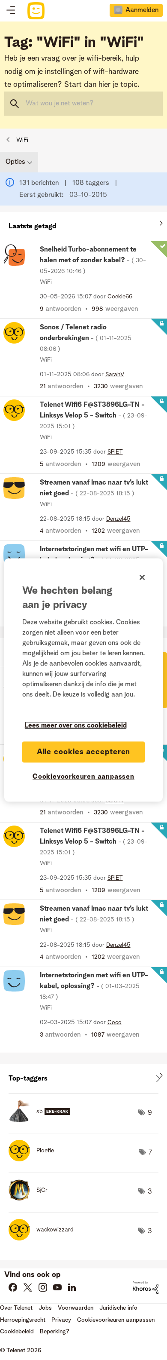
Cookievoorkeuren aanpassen (83, 776)
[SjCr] (31, 1199)
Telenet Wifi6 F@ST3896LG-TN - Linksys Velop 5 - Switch (93, 416)
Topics (10, 10)
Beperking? (54, 1332)
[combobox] (83, 104)
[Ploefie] (34, 1159)
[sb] (43, 1120)
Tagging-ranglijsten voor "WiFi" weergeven (83, 1078)
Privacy (61, 1320)
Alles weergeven (83, 224)
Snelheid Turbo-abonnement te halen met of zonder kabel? (93, 260)
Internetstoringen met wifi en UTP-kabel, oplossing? (94, 986)
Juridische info (118, 1308)
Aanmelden (141, 10)
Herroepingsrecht (22, 1320)
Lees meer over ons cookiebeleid (75, 725)
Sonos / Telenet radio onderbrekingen (85, 338)
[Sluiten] (142, 577)
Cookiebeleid (17, 1332)
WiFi (22, 140)
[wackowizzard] (44, 1238)
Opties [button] (15, 162)
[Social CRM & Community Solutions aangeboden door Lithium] (145, 1287)
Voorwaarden (75, 1308)
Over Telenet (16, 1308)
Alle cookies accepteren (84, 751)
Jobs (45, 1308)
